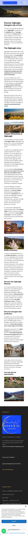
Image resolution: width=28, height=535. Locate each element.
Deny (14, 525)
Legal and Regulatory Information (11, 463)
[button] (26, 506)
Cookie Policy (5, 533)
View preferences (14, 529)
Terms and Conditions (8, 457)
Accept (14, 521)
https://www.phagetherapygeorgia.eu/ (13, 446)
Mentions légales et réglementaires (17, 533)
